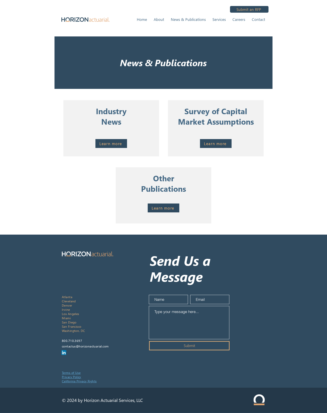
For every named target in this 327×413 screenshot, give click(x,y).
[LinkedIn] (63, 352)
